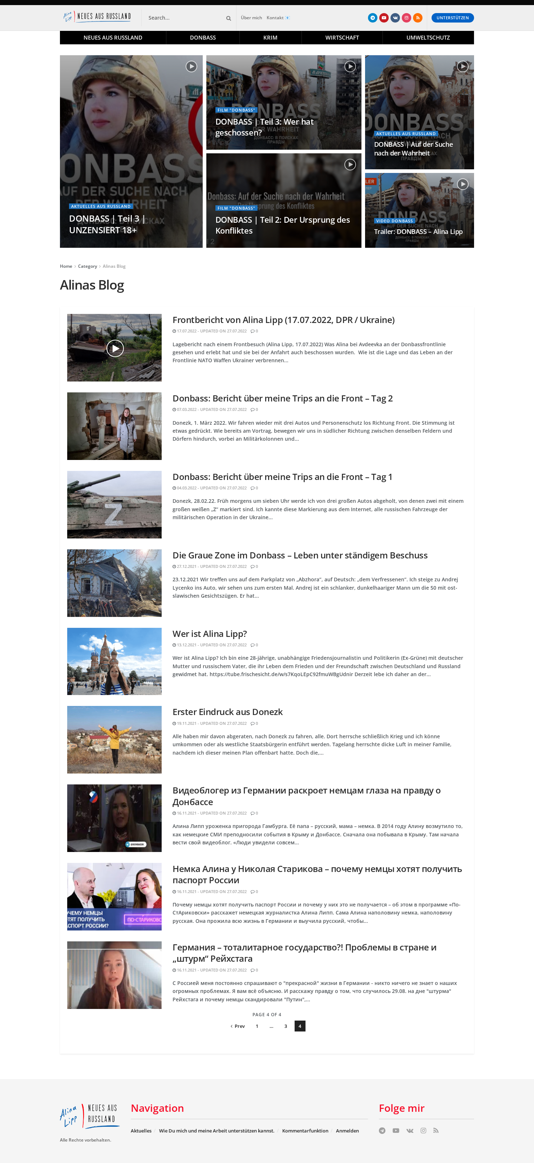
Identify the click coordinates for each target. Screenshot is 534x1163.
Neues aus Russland (113, 37)
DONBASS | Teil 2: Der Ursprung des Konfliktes (282, 225)
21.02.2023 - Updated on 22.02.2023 (412, 245)
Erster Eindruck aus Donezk (228, 712)
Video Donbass (394, 220)
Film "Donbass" (236, 110)
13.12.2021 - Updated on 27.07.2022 (211, 644)
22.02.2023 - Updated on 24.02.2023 (422, 167)
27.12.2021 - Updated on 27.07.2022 (211, 566)
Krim (270, 37)
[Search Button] (227, 18)
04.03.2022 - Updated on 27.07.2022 (211, 487)
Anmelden (347, 1130)
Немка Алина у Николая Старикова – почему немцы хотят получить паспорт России (317, 874)
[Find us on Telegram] (372, 18)
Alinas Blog (114, 266)
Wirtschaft (342, 37)
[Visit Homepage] (98, 17)
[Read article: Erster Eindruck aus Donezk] (114, 740)
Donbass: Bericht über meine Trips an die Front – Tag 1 (283, 476)
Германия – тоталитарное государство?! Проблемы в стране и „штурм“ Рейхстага (305, 952)
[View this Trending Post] (377, 167)
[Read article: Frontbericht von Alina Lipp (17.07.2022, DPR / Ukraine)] (114, 347)
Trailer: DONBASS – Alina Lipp (418, 231)
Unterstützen (453, 17)
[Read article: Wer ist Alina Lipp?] (114, 661)
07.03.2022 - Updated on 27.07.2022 (211, 409)
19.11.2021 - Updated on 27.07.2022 (211, 723)
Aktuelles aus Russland (101, 206)
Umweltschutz (428, 37)
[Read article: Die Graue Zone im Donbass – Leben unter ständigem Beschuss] (114, 583)
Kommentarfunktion (305, 1130)
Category (87, 266)
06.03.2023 (229, 245)
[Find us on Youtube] (384, 18)
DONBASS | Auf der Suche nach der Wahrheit (413, 148)
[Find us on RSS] (417, 18)
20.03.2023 (229, 147)
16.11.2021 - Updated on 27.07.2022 (211, 813)
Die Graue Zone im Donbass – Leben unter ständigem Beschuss (300, 555)
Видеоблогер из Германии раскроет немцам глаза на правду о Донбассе (307, 795)
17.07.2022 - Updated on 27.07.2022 (211, 331)
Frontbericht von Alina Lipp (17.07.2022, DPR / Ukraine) (284, 320)
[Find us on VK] (395, 18)
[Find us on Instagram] (406, 18)
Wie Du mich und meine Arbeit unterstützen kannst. (217, 1130)
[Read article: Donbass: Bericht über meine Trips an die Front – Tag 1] (114, 504)
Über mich (251, 18)
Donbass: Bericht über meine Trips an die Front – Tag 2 (283, 398)
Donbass (203, 37)
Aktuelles (141, 1130)
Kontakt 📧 (278, 18)
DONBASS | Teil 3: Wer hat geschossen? (264, 127)
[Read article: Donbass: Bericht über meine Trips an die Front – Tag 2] (114, 426)
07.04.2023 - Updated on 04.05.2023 (107, 245)
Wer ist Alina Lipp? (210, 633)
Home (66, 266)
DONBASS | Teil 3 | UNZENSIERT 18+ (107, 224)
